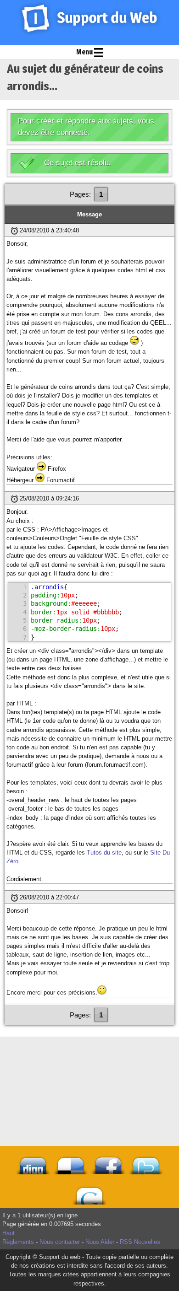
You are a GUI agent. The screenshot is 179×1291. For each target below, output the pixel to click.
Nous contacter (59, 1241)
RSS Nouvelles (140, 1241)
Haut (8, 1233)
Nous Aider (99, 1241)
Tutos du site (104, 852)
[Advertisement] (89, 1059)
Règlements (18, 1241)
